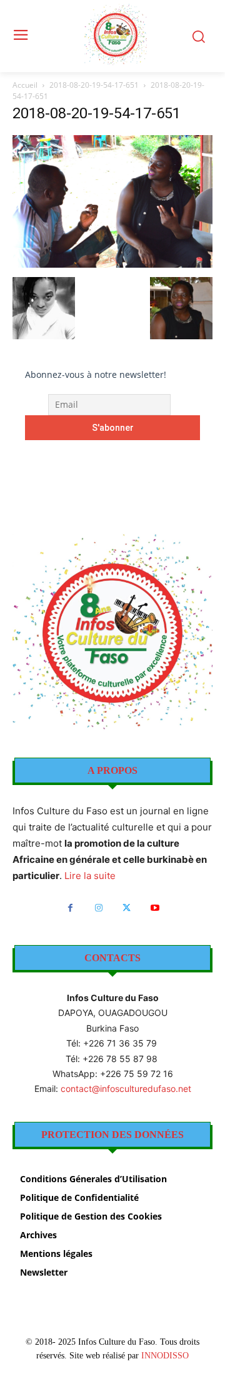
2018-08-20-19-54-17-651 (94, 85)
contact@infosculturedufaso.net (126, 1088)
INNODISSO (165, 1355)
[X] (127, 908)
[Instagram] (98, 908)
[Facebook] (70, 908)
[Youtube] (155, 908)
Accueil (25, 85)
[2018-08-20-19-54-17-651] (112, 264)
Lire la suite (90, 876)
